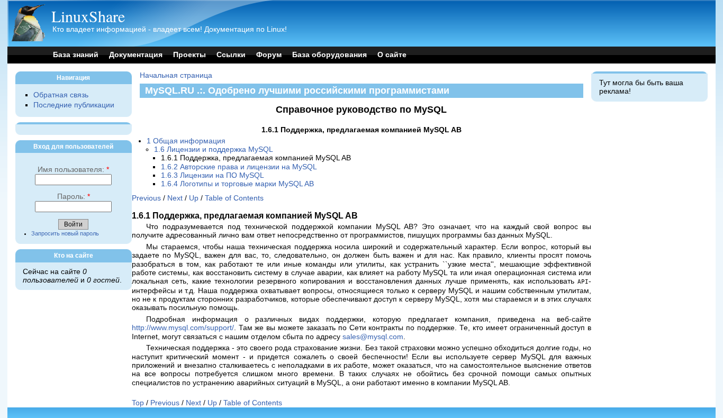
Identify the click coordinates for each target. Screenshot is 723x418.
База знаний (75, 55)
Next (175, 198)
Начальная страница (176, 75)
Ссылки (231, 55)
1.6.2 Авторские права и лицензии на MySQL (239, 167)
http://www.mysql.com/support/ (183, 328)
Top (138, 403)
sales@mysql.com (372, 337)
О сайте (391, 55)
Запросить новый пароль (65, 233)
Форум (269, 55)
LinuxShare (88, 15)
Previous (146, 198)
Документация (135, 55)
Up (193, 198)
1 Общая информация (186, 141)
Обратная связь (60, 95)
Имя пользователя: (73, 170)
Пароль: (73, 197)
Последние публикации (73, 105)
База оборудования (329, 55)
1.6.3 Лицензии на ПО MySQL (212, 175)
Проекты (189, 55)
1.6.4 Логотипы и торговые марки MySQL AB (237, 184)
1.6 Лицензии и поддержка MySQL (213, 149)
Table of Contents (234, 198)
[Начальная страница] (28, 39)
